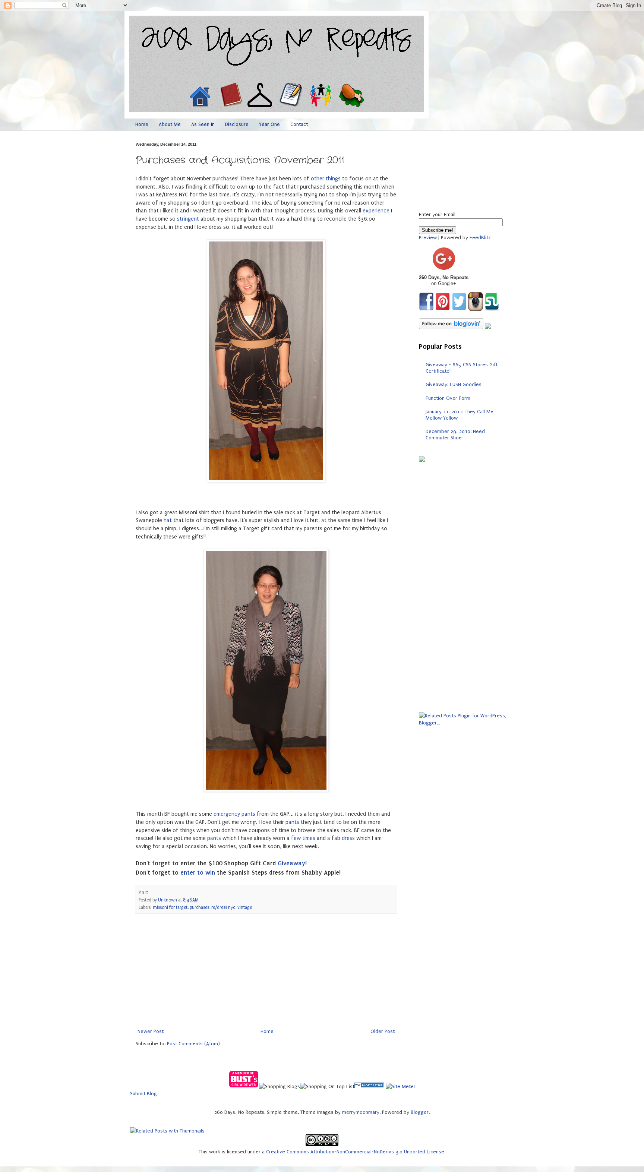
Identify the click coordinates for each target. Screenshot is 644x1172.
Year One (269, 124)
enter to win (197, 872)
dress (348, 838)
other (317, 179)
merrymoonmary (360, 1112)
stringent (188, 219)
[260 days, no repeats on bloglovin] (451, 327)
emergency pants (234, 814)
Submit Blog (143, 1093)
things (333, 179)
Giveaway (291, 863)
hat (168, 520)
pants (292, 822)
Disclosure (237, 124)
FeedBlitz (480, 237)
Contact (299, 124)
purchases (199, 907)
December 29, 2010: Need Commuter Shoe (455, 434)
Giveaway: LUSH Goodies (454, 384)
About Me (170, 124)
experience (376, 211)
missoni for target (170, 907)
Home (141, 124)
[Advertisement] (266, 970)
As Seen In (203, 124)
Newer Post (151, 1031)
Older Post (382, 1031)
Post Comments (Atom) (193, 1043)
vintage (244, 907)
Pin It (143, 892)
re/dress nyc (223, 907)
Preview (428, 237)
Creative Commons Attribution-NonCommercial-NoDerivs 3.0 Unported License (355, 1151)
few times (303, 838)
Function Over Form (448, 398)
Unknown (168, 900)
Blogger (420, 1112)
